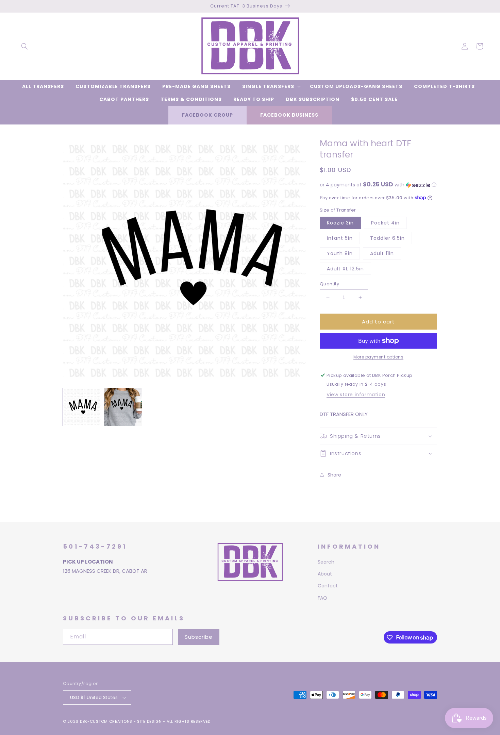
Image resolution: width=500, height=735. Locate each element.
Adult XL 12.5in (345, 268)
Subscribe (199, 636)
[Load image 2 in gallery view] (123, 407)
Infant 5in (340, 238)
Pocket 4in (385, 222)
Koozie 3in (340, 222)
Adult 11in (382, 253)
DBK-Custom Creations (106, 721)
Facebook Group (207, 115)
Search (326, 561)
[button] (24, 46)
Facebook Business (289, 115)
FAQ (322, 598)
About (325, 573)
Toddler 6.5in (387, 238)
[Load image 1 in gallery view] (82, 407)
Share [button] (334, 474)
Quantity (329, 284)
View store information (356, 394)
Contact (328, 585)
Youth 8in (340, 253)
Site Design (149, 721)
